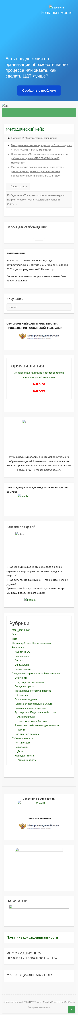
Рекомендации (22, 669)
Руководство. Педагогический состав (35, 712)
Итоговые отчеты (26, 760)
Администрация (26, 716)
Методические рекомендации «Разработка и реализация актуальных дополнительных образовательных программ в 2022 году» (37, 171)
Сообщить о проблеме (39, 90)
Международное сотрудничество (33, 690)
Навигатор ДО (22, 651)
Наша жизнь (21, 747)
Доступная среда (24, 686)
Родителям (18, 647)
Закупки (21, 729)
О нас (15, 634)
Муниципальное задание (30, 682)
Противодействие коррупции (30, 708)
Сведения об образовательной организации (34, 138)
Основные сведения (26, 699)
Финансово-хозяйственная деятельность (37, 725)
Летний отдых (22, 742)
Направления (22, 656)
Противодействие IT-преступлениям (32, 643)
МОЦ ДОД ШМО (21, 630)
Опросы (19, 660)
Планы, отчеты (17, 186)
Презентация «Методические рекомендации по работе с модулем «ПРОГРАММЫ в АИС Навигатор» (39, 158)
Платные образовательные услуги (33, 703)
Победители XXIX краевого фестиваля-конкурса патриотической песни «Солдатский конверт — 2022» (36, 199)
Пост (14, 638)
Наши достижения (24, 755)
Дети (20, 751)
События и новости (22, 738)
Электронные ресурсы (27, 734)
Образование (22, 695)
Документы (21, 677)
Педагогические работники (32, 721)
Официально (22, 664)
